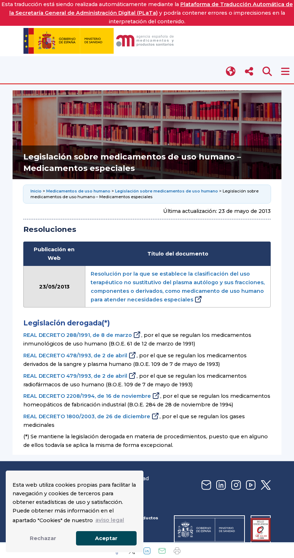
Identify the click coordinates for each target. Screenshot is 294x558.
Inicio (36, 191)
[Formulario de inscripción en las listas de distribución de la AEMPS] (205, 485)
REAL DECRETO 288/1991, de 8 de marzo (77, 335)
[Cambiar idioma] (231, 71)
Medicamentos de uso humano (78, 191)
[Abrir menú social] (249, 71)
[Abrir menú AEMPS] (285, 71)
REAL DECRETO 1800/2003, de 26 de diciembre (86, 416)
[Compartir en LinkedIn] (147, 551)
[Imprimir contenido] (177, 551)
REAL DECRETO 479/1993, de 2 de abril (75, 376)
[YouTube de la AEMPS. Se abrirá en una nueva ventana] (250, 485)
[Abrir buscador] (267, 71)
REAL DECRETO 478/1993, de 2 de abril (75, 355)
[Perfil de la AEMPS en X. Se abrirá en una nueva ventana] (265, 485)
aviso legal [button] (109, 520)
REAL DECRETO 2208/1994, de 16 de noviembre (87, 396)
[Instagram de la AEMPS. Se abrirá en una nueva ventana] (235, 485)
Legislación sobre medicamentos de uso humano (166, 191)
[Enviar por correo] (162, 551)
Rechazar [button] (43, 538)
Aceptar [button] (106, 538)
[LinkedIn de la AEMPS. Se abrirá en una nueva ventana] (220, 485)
